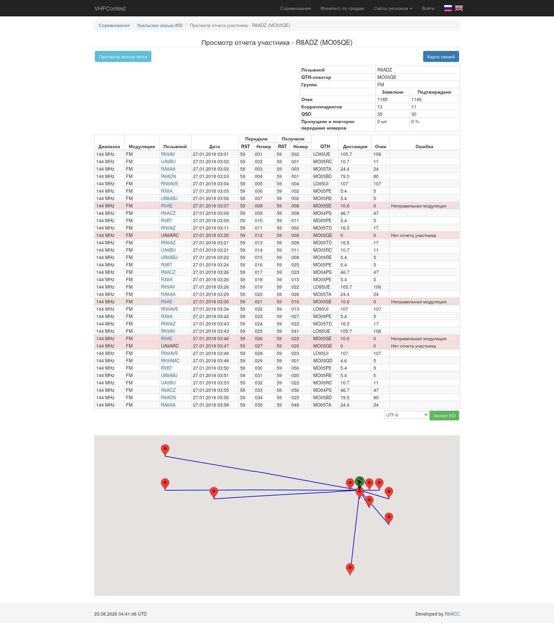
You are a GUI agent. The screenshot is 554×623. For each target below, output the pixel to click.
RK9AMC (170, 360)
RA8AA (168, 168)
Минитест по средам (342, 8)
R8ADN (168, 176)
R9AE (166, 205)
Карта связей (441, 56)
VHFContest (110, 8)
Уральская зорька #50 (160, 25)
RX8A (166, 191)
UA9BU (168, 161)
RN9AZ (168, 227)
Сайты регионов (391, 8)
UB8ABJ (169, 198)
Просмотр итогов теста (123, 56)
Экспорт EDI (444, 415)
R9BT (166, 220)
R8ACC (452, 613)
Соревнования (295, 8)
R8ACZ (168, 213)
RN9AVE (169, 183)
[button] (350, 569)
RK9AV (168, 154)
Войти (428, 8)
